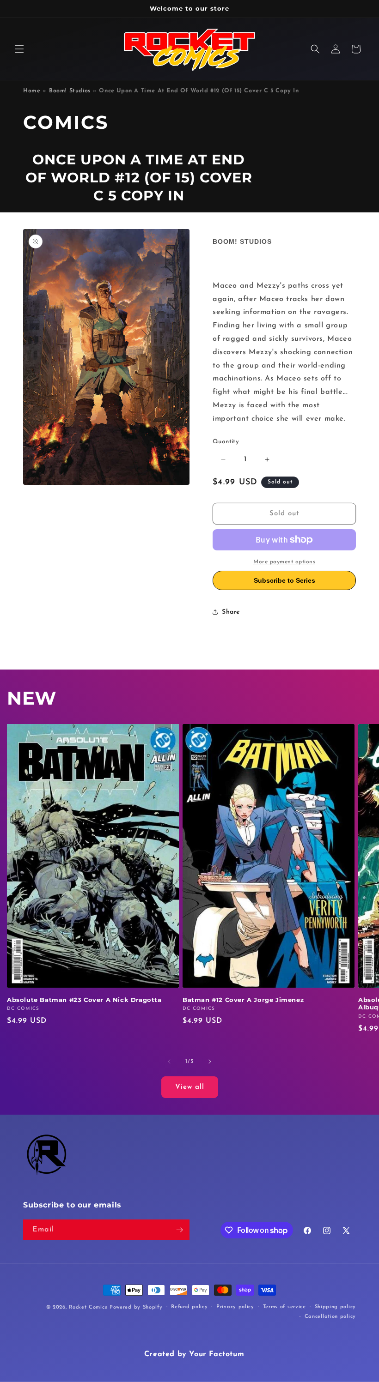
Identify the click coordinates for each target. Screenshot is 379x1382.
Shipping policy (335, 1307)
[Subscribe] (179, 1229)
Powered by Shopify (136, 1307)
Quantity (226, 442)
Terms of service (284, 1307)
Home (31, 91)
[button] (19, 49)
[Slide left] (169, 1061)
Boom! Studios (70, 91)
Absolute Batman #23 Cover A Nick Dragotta (84, 999)
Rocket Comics (88, 1307)
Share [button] (231, 612)
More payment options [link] (284, 562)
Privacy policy (235, 1307)
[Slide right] (210, 1061)
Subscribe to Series (284, 580)
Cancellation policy (330, 1316)
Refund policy (189, 1307)
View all (189, 1087)
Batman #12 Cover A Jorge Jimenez (243, 999)
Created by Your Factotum (194, 1354)
